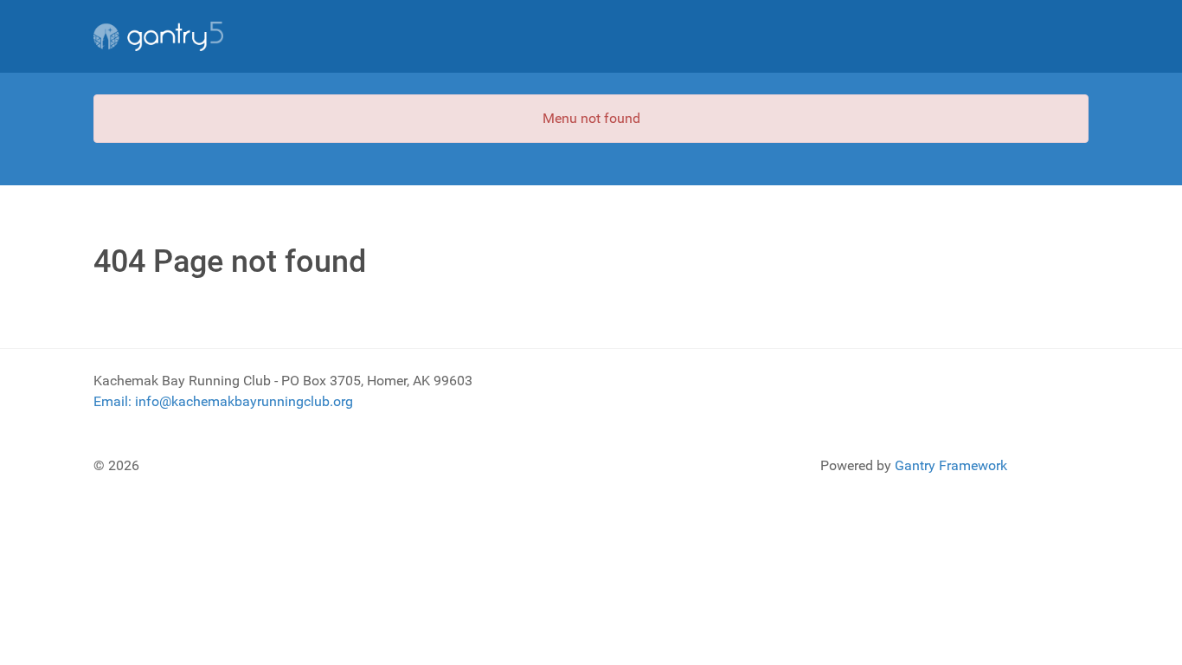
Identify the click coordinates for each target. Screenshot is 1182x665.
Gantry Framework (951, 465)
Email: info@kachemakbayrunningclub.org (223, 401)
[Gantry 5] (158, 36)
